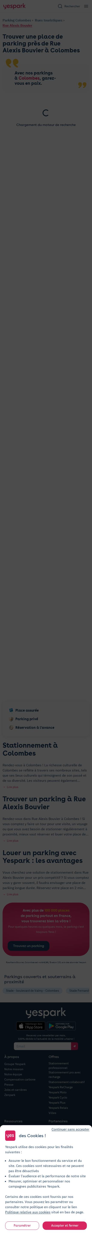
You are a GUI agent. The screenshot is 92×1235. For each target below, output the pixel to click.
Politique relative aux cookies (27, 1212)
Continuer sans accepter (70, 1129)
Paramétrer (22, 1225)
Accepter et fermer (65, 1225)
